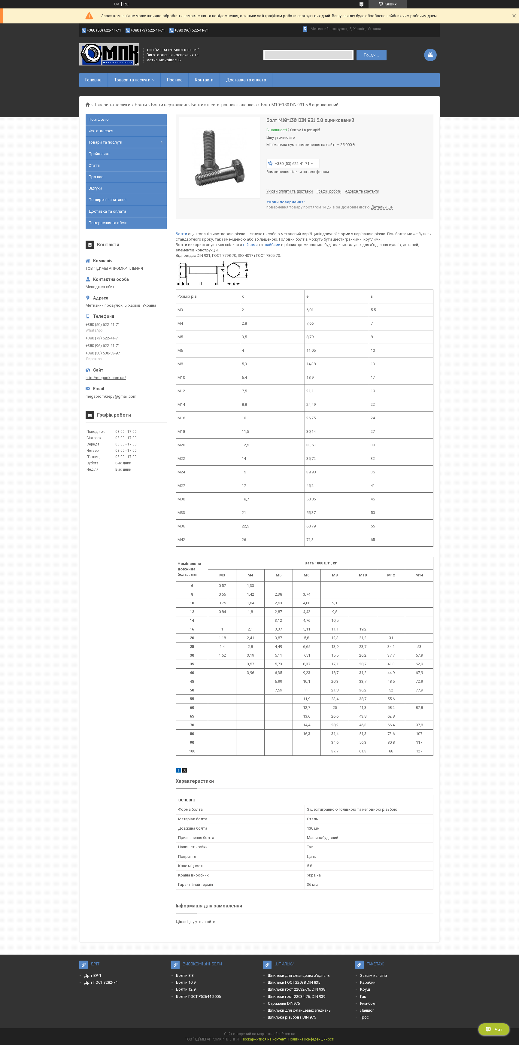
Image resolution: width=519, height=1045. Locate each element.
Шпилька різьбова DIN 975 (292, 1017)
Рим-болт (368, 1003)
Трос (364, 1017)
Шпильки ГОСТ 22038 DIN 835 (294, 982)
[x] (184, 771)
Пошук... (371, 55)
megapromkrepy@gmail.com (111, 396)
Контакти (204, 79)
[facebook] (178, 771)
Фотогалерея (101, 131)
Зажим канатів (373, 975)
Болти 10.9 (186, 982)
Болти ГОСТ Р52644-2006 (198, 996)
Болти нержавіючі (169, 104)
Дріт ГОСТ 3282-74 (100, 982)
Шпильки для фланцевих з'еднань (299, 975)
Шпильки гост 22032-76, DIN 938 (296, 989)
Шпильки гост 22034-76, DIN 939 (296, 996)
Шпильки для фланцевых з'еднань (299, 1010)
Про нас (174, 79)
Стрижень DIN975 (284, 1003)
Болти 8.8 (184, 975)
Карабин (367, 982)
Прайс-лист (99, 153)
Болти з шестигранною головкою (224, 104)
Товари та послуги (132, 79)
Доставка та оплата (246, 79)
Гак (363, 996)
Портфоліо (99, 119)
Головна (93, 79)
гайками (250, 244)
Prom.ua (288, 1034)
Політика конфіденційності (311, 1039)
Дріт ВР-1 (92, 975)
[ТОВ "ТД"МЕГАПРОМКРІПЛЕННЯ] (109, 55)
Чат (498, 1029)
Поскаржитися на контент (263, 1039)
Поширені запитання (107, 199)
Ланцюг (367, 1010)
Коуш (365, 989)
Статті (94, 165)
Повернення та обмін (108, 222)
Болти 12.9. (186, 989)
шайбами (272, 244)
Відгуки (95, 188)
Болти (141, 104)
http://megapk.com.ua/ (106, 377)
